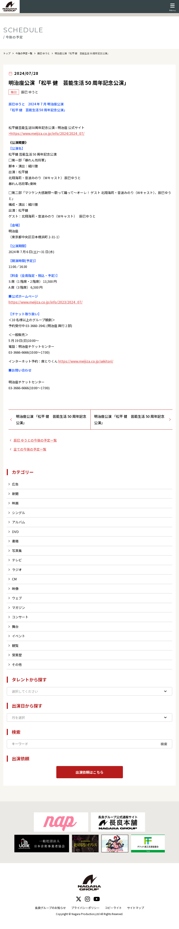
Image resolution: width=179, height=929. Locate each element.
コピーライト (113, 908)
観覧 (15, 645)
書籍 (15, 541)
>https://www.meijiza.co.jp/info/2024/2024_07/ (46, 133)
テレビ (17, 560)
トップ (6, 53)
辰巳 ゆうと (43, 53)
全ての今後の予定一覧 (30, 449)
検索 (164, 744)
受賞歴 (17, 655)
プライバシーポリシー (85, 908)
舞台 (15, 626)
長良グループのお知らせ (50, 908)
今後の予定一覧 (23, 53)
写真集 (17, 550)
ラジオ (17, 569)
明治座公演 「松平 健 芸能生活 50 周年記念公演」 (51, 419)
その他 (17, 664)
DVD (15, 531)
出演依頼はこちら (89, 772)
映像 (15, 588)
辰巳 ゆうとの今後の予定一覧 (35, 440)
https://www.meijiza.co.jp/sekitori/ (85, 361)
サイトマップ (135, 908)
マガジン (18, 607)
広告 (15, 484)
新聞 (15, 493)
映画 (15, 503)
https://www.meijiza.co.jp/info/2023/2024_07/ (46, 302)
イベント (18, 636)
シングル (18, 512)
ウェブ (17, 598)
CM (14, 579)
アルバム (18, 522)
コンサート (20, 617)
